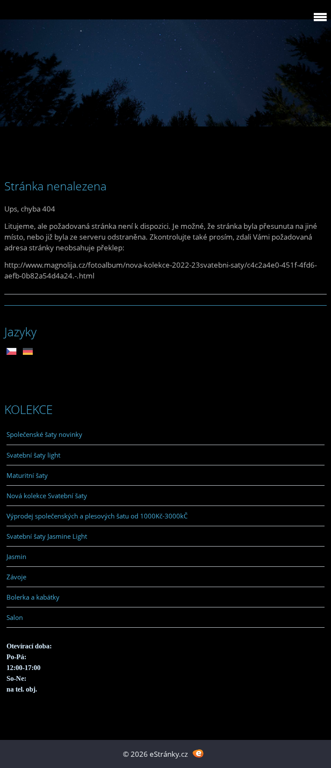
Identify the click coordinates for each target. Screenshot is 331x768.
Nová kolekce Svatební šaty (46, 495)
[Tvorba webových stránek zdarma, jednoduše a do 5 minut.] (198, 753)
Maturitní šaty (27, 475)
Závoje (16, 576)
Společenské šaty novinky (44, 434)
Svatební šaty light (33, 455)
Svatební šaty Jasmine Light (46, 536)
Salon (14, 617)
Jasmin (16, 556)
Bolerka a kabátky (32, 597)
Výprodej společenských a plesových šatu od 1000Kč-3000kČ (96, 516)
